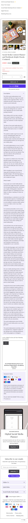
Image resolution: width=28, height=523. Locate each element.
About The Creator (5, 5)
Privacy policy (18, 513)
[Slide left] (24, 34)
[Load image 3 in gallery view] (17, 47)
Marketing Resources (6, 13)
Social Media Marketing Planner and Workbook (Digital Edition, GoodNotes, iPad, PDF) (14, 365)
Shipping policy (20, 515)
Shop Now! (13, 447)
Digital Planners (5, 10)
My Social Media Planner (9, 52)
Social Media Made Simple (11, 492)
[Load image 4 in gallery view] (23, 47)
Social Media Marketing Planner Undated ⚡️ (11, 7)
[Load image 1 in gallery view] (5, 47)
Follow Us (6, 482)
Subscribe (13, 471)
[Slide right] (24, 31)
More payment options (14, 89)
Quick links (6, 487)
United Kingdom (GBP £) (14, 496)
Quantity (4, 73)
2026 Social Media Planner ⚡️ (8, 2)
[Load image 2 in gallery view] (11, 47)
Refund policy (9, 513)
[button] (25, 77)
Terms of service (10, 515)
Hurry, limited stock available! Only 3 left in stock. (12, 68)
